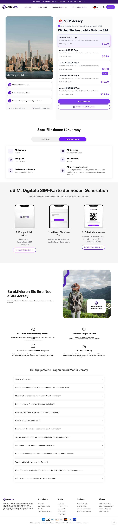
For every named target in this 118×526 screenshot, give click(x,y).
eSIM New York (63, 506)
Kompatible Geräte (44, 506)
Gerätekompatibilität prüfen (85, 107)
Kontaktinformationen (76, 522)
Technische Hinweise (72, 139)
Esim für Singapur (105, 509)
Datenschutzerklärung (48, 522)
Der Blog (40, 509)
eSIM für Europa (82, 503)
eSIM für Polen (104, 511)
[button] (103, 7)
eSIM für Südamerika (84, 511)
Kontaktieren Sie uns (44, 511)
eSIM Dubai (61, 514)
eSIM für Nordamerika (84, 509)
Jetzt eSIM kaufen (84, 101)
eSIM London (62, 509)
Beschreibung (45, 139)
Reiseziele (41, 503)
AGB (67, 522)
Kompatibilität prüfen (23, 250)
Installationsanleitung (92, 247)
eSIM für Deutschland (106, 506)
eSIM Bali (61, 503)
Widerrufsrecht (60, 522)
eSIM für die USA (105, 503)
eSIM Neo (37, 523)
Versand (86, 522)
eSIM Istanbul (62, 511)
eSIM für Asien (81, 506)
